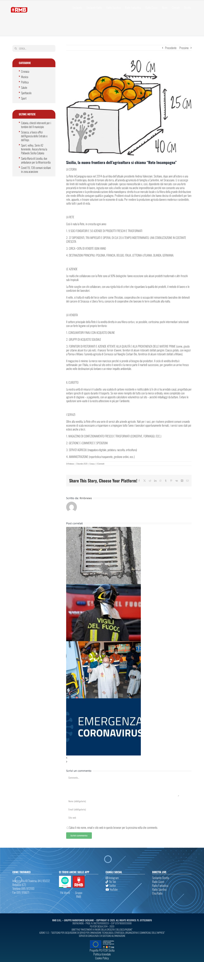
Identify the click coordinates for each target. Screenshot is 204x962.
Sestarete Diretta (160, 877)
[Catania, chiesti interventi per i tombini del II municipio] (103, 529)
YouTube (113, 889)
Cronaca (92, 463)
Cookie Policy (102, 958)
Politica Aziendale (102, 954)
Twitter (112, 885)
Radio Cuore (158, 881)
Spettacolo (26, 93)
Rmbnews (71, 463)
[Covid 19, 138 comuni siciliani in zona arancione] (103, 700)
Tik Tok (112, 881)
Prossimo (184, 48)
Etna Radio (157, 893)
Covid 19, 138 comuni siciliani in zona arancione (36, 169)
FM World (65, 892)
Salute (24, 87)
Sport (23, 98)
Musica (24, 77)
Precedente (171, 48)
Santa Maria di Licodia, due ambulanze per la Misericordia (35, 160)
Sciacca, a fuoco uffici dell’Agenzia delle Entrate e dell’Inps (34, 136)
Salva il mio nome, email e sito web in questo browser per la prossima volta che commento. (113, 827)
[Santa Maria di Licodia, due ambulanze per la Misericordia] (103, 643)
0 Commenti (100, 463)
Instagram (113, 877)
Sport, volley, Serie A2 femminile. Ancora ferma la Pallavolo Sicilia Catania (34, 149)
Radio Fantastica (160, 885)
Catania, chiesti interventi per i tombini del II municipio (36, 125)
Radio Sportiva (159, 889)
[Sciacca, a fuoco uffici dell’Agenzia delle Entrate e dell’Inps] (103, 586)
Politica (25, 82)
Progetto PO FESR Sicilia (102, 950)
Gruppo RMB (78, 894)
